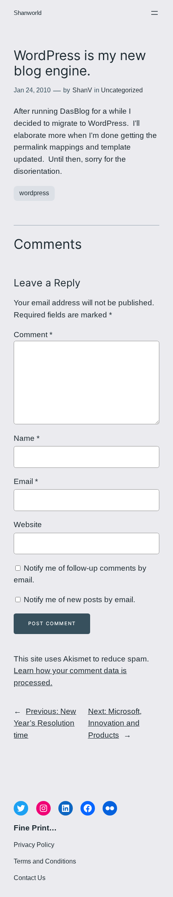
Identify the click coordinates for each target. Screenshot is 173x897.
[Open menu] (154, 13)
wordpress (34, 193)
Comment (33, 334)
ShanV (82, 90)
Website (28, 524)
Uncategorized (122, 90)
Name (26, 438)
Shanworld (27, 13)
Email (26, 481)
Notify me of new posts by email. (79, 599)
